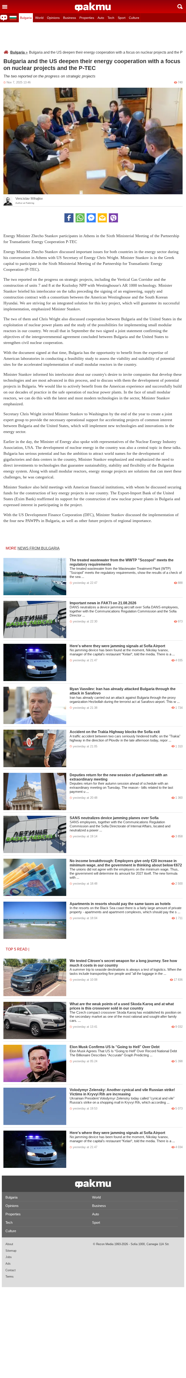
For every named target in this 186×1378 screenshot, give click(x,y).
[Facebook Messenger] (91, 217)
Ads (8, 1263)
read (22, 949)
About (9, 1244)
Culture (134, 18)
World (39, 18)
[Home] (93, 7)
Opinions (53, 18)
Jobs (8, 1257)
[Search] (180, 6)
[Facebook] (68, 217)
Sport (121, 18)
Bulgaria (26, 18)
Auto (101, 18)
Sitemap (10, 1250)
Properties (86, 18)
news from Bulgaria (38, 548)
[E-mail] (102, 217)
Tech (111, 18)
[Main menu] (5, 6)
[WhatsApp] (80, 217)
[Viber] (113, 217)
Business (69, 18)
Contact (10, 1270)
